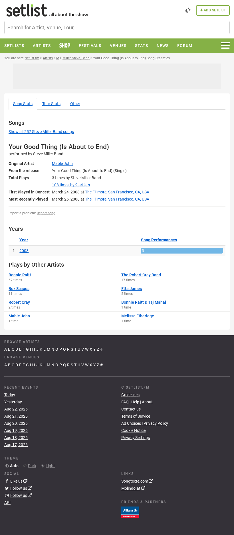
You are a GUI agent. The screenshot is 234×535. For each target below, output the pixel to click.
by (71, 185)
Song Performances (159, 240)
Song (23, 103)
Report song (46, 213)
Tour (51, 103)
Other (75, 103)
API (7, 502)
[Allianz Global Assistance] (130, 512)
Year (23, 240)
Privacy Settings (135, 437)
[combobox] (117, 27)
